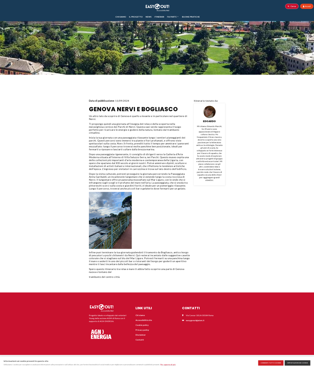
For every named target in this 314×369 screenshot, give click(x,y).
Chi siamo (120, 17)
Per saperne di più (168, 365)
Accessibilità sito (144, 320)
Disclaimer (141, 335)
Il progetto (136, 17)
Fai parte (172, 17)
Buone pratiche (191, 17)
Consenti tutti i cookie (271, 363)
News (149, 17)
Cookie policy (142, 325)
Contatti (140, 340)
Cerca (293, 6)
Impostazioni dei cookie (297, 363)
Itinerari (159, 17)
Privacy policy (142, 330)
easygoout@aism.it (195, 320)
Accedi (308, 6)
